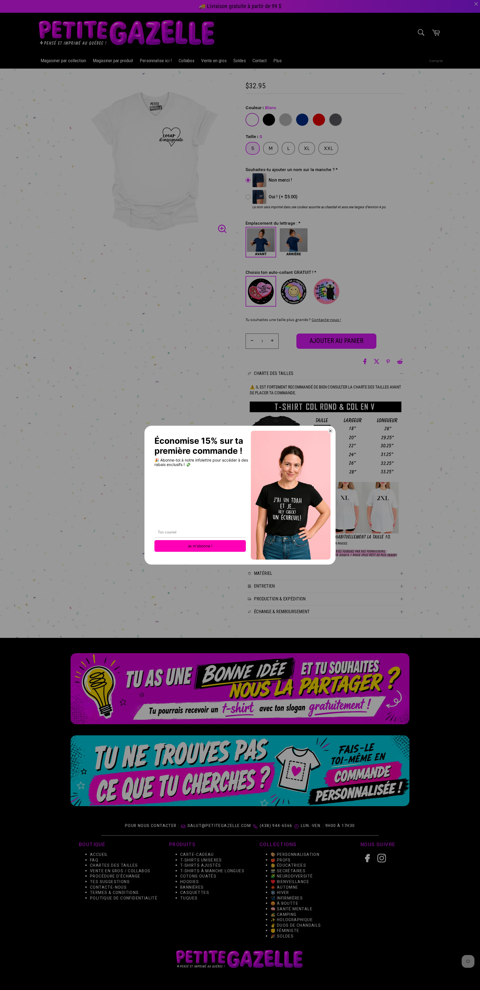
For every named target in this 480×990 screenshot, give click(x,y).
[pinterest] (388, 361)
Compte (436, 61)
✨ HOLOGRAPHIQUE (292, 920)
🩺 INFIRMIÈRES (287, 898)
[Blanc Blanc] (252, 119)
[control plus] (273, 341)
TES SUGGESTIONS (110, 882)
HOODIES (189, 882)
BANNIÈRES (192, 887)
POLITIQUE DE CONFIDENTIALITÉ (124, 898)
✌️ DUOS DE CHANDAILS (296, 925)
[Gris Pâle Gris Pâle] (285, 119)
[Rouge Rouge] (319, 119)
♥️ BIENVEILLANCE (290, 882)
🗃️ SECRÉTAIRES (288, 871)
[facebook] (365, 361)
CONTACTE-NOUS (108, 887)
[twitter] (376, 361)
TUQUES (189, 898)
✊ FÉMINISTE (285, 931)
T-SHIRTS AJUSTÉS (200, 866)
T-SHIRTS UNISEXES (201, 860)
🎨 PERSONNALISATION (295, 855)
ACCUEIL (99, 855)
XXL (328, 148)
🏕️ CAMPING (284, 915)
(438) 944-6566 (276, 826)
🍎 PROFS (281, 860)
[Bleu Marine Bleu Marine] (302, 119)
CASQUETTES (194, 893)
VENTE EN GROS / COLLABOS (120, 871)
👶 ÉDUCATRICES (288, 866)
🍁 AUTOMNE (284, 887)
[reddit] (400, 361)
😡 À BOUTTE (284, 904)
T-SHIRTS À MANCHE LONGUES (212, 871)
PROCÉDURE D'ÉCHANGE (115, 876)
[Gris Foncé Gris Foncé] (335, 119)
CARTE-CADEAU (197, 855)
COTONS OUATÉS (198, 876)
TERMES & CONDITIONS (114, 893)
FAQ (94, 860)
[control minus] (251, 341)
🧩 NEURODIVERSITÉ (292, 876)
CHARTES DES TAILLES (114, 866)
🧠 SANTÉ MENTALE (291, 909)
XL (306, 148)
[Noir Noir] (269, 119)
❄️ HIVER (280, 893)
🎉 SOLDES (282, 936)
